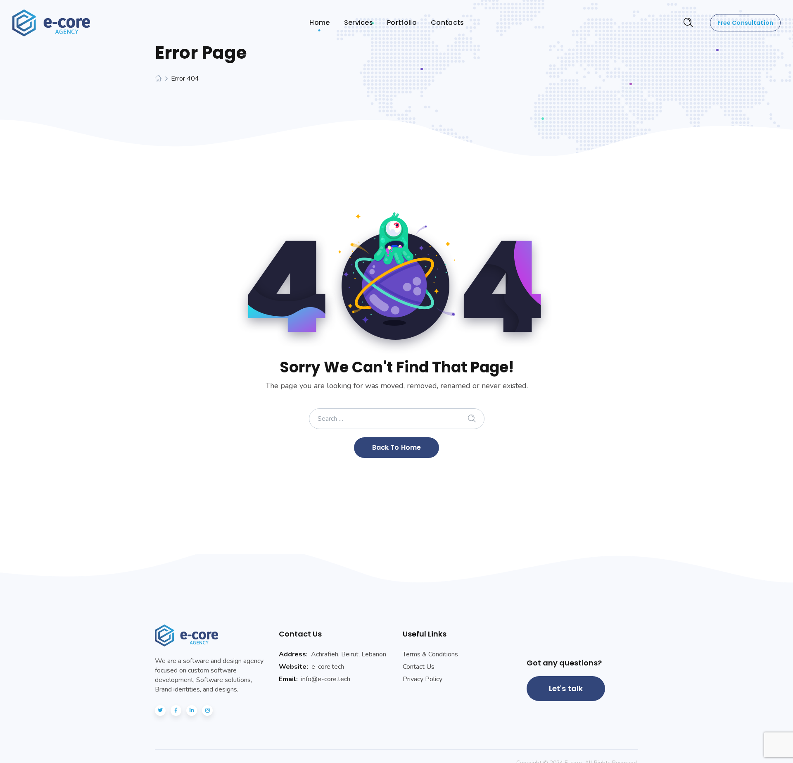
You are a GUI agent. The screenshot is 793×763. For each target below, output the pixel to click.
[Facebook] (176, 710)
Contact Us (418, 666)
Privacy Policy (422, 679)
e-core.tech (327, 666)
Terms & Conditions (430, 654)
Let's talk (566, 688)
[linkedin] (191, 710)
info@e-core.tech (325, 679)
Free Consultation (745, 23)
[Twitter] (160, 710)
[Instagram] (207, 710)
